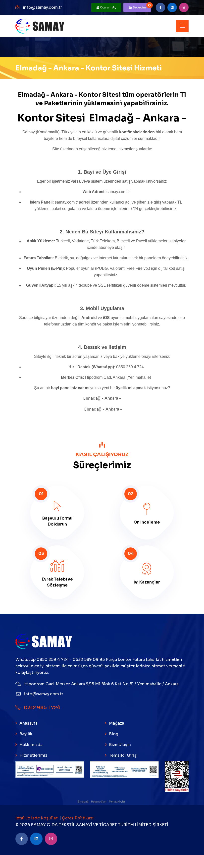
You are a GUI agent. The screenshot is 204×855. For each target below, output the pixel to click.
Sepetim (141, 6)
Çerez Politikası (78, 818)
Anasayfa (28, 723)
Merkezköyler (117, 801)
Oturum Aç (107, 7)
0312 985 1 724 (41, 707)
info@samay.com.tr (42, 7)
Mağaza (116, 723)
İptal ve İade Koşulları (37, 818)
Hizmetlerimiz (33, 755)
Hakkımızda (31, 745)
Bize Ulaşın (120, 745)
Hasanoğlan (99, 801)
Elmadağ (83, 801)
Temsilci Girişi (123, 755)
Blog (113, 734)
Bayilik (25, 734)
